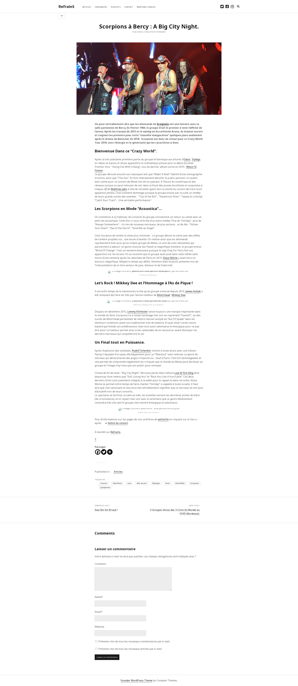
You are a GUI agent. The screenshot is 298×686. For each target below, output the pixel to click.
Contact (128, 7)
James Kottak (193, 291)
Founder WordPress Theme (136, 680)
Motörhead (163, 295)
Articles (86, 7)
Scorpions (163, 124)
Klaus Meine (170, 258)
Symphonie (105, 487)
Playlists (116, 7)
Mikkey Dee (178, 295)
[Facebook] (97, 452)
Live (129, 483)
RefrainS (66, 6)
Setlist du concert (118, 423)
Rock (168, 483)
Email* (99, 612)
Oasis (187, 159)
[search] (238, 6)
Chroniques (101, 7)
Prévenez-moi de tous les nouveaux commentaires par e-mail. (134, 641)
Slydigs (196, 159)
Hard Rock (117, 483)
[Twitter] (103, 452)
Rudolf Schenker (141, 350)
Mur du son (142, 483)
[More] (110, 452)
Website (99, 626)
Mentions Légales (146, 7)
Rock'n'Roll (180, 483)
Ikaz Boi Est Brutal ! (106, 510)
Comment (100, 564)
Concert (103, 483)
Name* (99, 597)
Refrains (115, 432)
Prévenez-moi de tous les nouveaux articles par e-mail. (130, 649)
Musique (156, 483)
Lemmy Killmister (137, 311)
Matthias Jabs (119, 189)
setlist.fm (163, 419)
